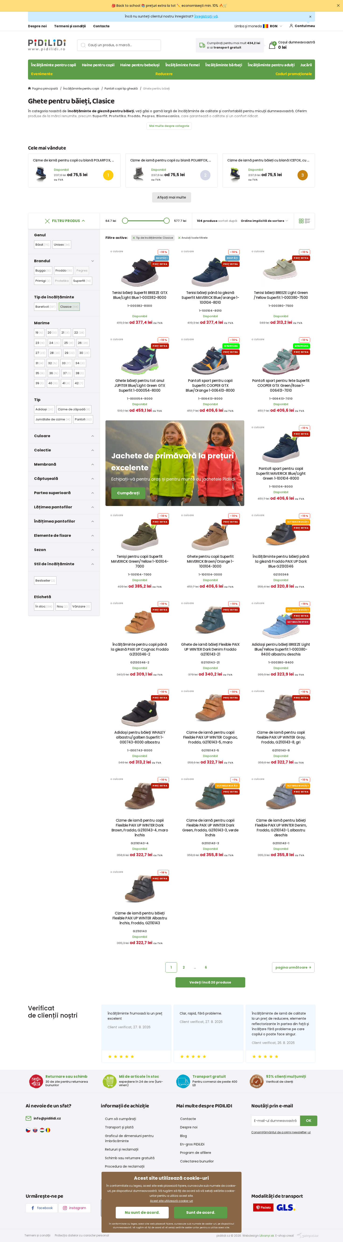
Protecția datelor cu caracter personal (82, 1235)
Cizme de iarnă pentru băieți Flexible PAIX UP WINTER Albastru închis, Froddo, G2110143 (139, 918)
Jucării (306, 65)
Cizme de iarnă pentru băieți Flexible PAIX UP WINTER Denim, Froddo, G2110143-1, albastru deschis (281, 827)
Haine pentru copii (98, 65)
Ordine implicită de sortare (263, 221)
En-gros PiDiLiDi (192, 1144)
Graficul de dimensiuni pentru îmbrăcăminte (129, 1138)
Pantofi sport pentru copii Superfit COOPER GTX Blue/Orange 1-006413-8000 (210, 385)
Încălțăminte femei (182, 65)
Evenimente (42, 74)
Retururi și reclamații (121, 1149)
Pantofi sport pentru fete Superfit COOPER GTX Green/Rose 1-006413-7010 (281, 385)
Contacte (101, 26)
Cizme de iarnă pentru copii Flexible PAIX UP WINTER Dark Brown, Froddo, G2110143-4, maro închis (140, 827)
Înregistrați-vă (206, 16)
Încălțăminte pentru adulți (271, 65)
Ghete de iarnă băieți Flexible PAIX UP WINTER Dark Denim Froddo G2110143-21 (210, 649)
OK (309, 1120)
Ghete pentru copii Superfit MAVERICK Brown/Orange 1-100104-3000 (210, 561)
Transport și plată (119, 1127)
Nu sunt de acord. (142, 1212)
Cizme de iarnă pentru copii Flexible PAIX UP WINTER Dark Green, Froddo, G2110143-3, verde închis (210, 827)
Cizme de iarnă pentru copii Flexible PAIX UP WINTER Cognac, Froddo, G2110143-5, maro (210, 737)
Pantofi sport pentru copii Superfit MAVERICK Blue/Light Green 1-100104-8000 (281, 473)
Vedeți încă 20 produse (210, 982)
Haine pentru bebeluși (140, 65)
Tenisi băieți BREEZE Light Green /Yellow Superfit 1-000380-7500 (281, 295)
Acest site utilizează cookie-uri (171, 1201)
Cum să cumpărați (120, 1118)
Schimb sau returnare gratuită (129, 1158)
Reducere (163, 74)
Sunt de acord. (200, 1212)
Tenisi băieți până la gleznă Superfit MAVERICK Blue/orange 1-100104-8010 (210, 297)
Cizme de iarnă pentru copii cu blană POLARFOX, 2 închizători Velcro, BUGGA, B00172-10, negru (206, 160)
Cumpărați (128, 493)
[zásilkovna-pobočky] (264, 1208)
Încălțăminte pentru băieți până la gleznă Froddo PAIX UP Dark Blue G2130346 (281, 561)
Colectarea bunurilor (197, 1161)
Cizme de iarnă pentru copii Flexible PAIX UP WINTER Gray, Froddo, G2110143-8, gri (280, 737)
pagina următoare (292, 967)
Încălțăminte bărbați (223, 65)
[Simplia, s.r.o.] (307, 1235)
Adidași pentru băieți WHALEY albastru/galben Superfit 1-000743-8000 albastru (139, 737)
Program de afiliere (195, 1152)
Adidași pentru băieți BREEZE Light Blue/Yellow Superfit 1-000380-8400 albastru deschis (281, 649)
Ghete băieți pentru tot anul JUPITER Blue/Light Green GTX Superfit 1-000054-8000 (139, 385)
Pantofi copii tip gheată (121, 89)
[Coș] (301, 220)
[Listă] (307, 220)
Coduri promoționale (294, 74)
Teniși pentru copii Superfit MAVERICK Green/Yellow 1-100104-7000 (139, 561)
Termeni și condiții (70, 26)
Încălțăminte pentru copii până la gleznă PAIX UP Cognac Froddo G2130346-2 (139, 649)
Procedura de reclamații (124, 1166)
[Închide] (338, 5)
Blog (183, 1136)
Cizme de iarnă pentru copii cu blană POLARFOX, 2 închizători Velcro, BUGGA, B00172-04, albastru (112, 160)
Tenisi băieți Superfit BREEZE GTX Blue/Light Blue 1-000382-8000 (140, 295)
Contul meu (305, 26)
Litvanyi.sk (266, 1236)
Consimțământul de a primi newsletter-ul (281, 1132)
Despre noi (37, 26)
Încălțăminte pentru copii (53, 65)
